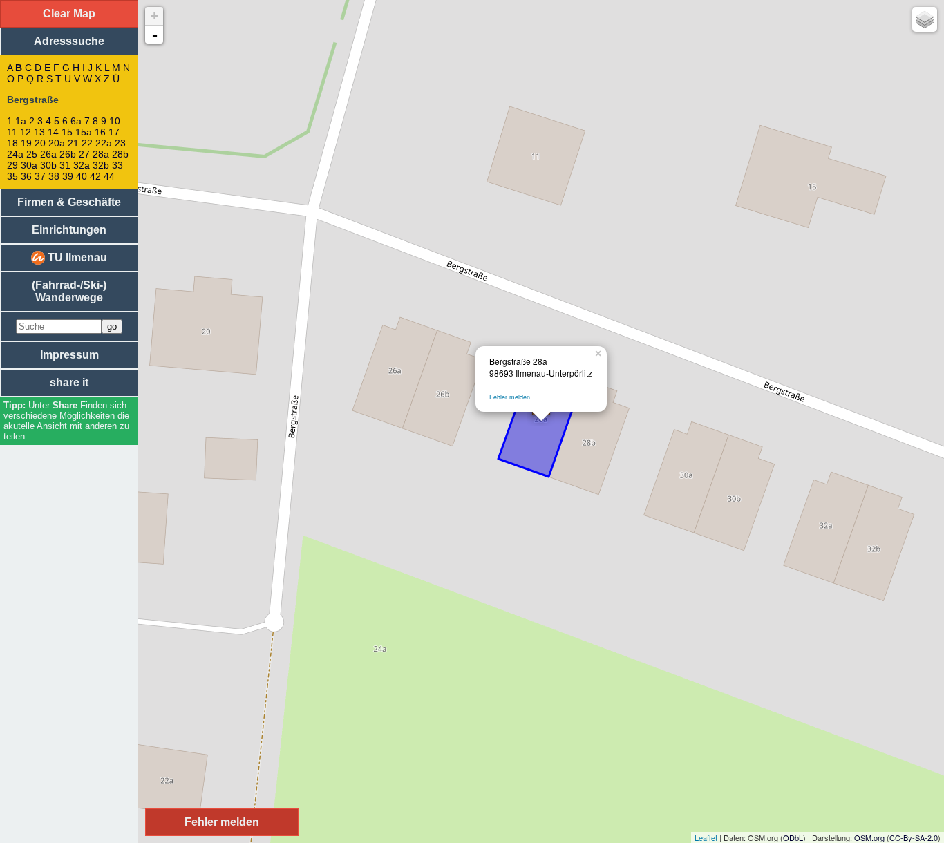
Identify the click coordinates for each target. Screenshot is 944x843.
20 (40, 143)
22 (87, 143)
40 (81, 176)
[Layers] (924, 19)
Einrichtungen (69, 230)
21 (73, 143)
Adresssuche (69, 41)
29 (12, 165)
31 (64, 165)
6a (76, 120)
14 (53, 132)
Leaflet (706, 837)
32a (81, 165)
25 (31, 154)
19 (26, 143)
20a (56, 143)
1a (20, 120)
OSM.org (869, 837)
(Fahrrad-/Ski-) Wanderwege (69, 291)
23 (120, 143)
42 (95, 176)
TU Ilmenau (76, 257)
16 (100, 132)
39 (67, 176)
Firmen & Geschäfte (69, 202)
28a (101, 154)
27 (84, 154)
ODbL (793, 837)
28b (120, 154)
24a (15, 154)
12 (25, 132)
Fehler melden (509, 396)
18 (12, 143)
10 (114, 120)
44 (109, 176)
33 (117, 165)
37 (40, 176)
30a (29, 165)
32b (101, 165)
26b (67, 154)
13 (39, 132)
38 (53, 176)
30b (48, 165)
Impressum (69, 355)
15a (83, 132)
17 (114, 132)
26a (48, 154)
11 (12, 132)
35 (12, 176)
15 (67, 132)
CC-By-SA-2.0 (913, 837)
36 (26, 176)
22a (103, 143)
